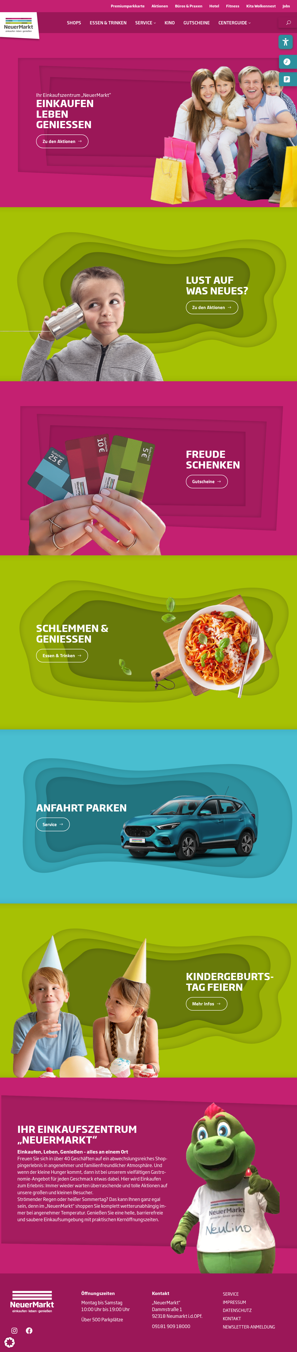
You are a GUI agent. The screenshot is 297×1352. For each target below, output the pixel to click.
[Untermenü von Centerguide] (249, 22)
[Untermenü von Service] (155, 22)
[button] (287, 22)
